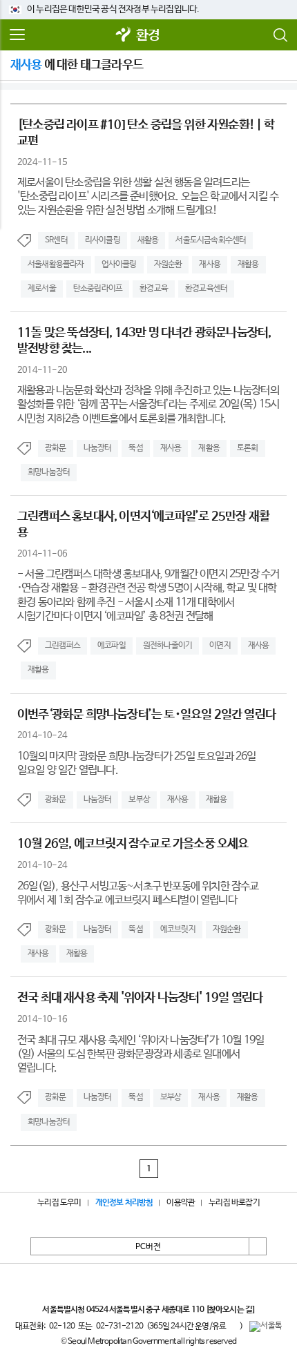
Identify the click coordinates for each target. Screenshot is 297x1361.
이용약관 (180, 1203)
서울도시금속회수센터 (210, 240)
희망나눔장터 (49, 472)
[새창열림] (123, 35)
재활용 (248, 264)
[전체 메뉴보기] (17, 35)
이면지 (220, 645)
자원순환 (168, 264)
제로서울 (42, 288)
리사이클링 (102, 240)
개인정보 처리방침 (124, 1203)
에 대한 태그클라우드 (76, 65)
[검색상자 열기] (279, 35)
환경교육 (154, 288)
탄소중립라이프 (97, 288)
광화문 (55, 448)
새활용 (148, 240)
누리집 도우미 (59, 1203)
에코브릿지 (177, 929)
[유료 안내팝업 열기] (233, 1325)
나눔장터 (98, 448)
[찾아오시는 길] (230, 1310)
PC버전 (148, 1247)
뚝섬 (135, 448)
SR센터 (56, 240)
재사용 (209, 264)
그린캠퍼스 (62, 645)
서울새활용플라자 (56, 264)
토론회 (247, 448)
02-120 (62, 1326)
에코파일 (111, 645)
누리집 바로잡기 (234, 1203)
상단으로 (258, 1246)
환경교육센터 (206, 288)
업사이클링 (119, 264)
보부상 (139, 799)
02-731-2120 (119, 1326)
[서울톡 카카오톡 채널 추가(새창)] (265, 1326)
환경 (148, 36)
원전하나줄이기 (167, 645)
